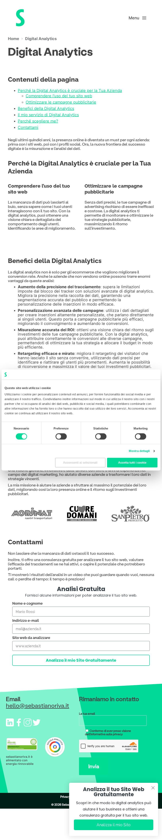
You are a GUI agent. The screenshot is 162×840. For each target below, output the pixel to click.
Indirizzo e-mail (25, 620)
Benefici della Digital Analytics (46, 108)
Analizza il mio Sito (114, 824)
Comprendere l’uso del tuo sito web (59, 96)
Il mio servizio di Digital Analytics (48, 114)
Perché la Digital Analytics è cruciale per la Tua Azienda (70, 90)
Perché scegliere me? (38, 121)
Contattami (28, 127)
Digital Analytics (41, 38)
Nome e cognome (27, 603)
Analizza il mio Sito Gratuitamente (81, 660)
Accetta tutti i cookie (132, 462)
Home (13, 38)
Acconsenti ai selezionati (80, 462)
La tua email (87, 714)
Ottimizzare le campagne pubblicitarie (61, 102)
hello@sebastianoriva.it (37, 705)
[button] (137, 18)
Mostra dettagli (139, 451)
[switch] (61, 436)
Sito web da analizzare (31, 638)
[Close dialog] (153, 787)
